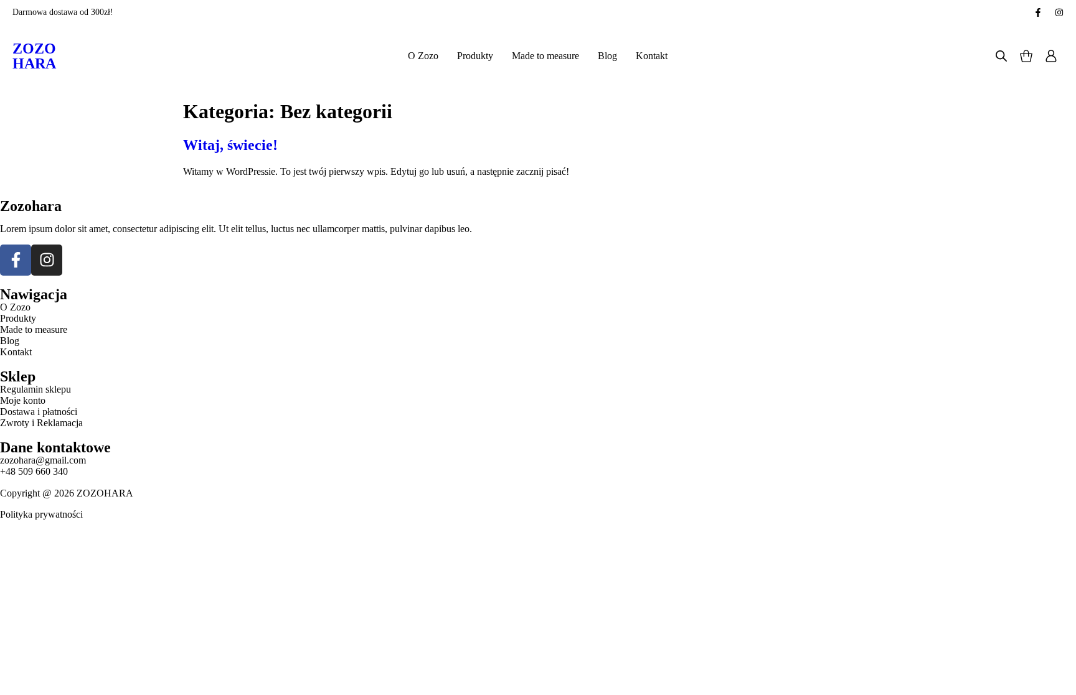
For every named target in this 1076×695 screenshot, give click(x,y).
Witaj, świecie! (230, 145)
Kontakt (652, 55)
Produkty (475, 55)
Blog (607, 55)
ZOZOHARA (34, 56)
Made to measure (545, 55)
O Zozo (423, 55)
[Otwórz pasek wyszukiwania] (1001, 56)
